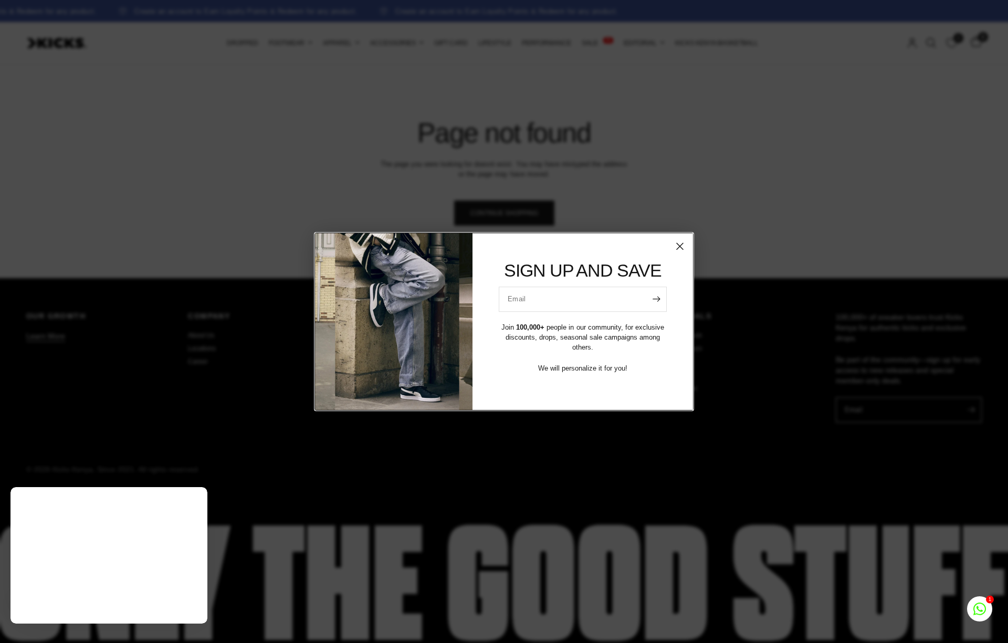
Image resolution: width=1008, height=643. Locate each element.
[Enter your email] (656, 299)
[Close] (680, 246)
